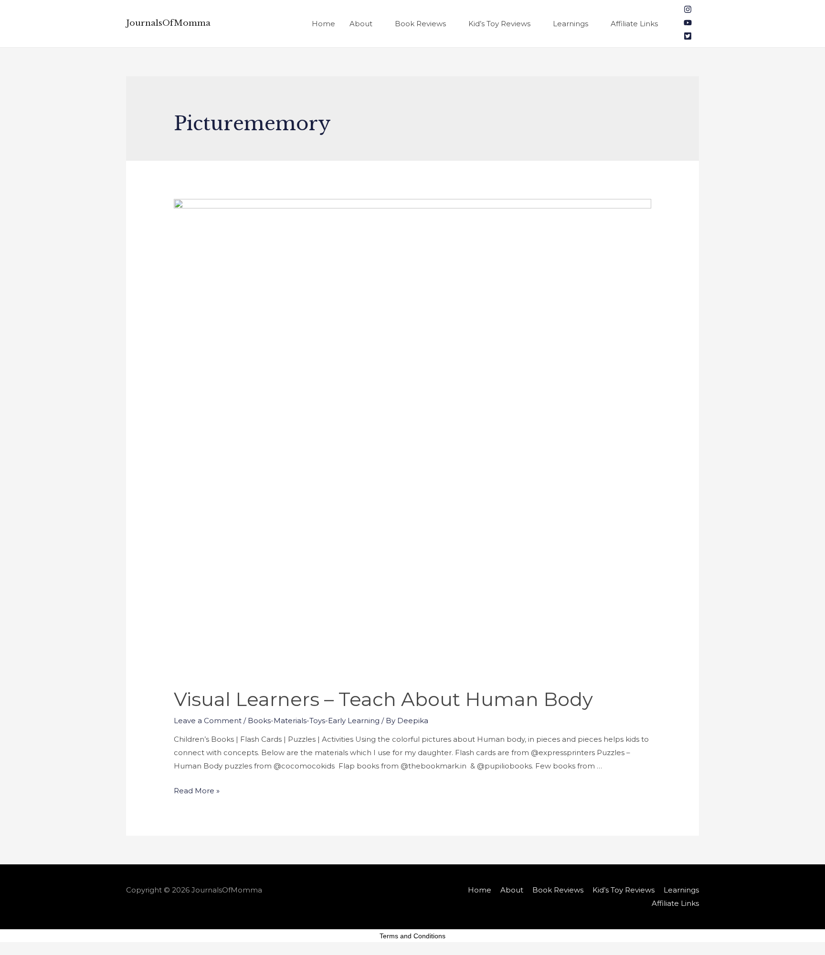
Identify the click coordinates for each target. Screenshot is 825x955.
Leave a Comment (208, 720)
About (360, 23)
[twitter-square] (688, 37)
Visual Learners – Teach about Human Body (383, 699)
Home (323, 23)
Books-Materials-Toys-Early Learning (314, 720)
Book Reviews (420, 23)
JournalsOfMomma (168, 23)
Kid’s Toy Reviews (499, 23)
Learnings (570, 23)
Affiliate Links (634, 23)
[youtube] (688, 24)
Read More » (197, 790)
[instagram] (688, 10)
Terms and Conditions (412, 936)
